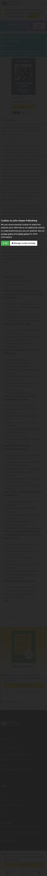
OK (5, 243)
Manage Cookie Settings (24, 243)
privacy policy (7, 234)
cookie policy (23, 234)
